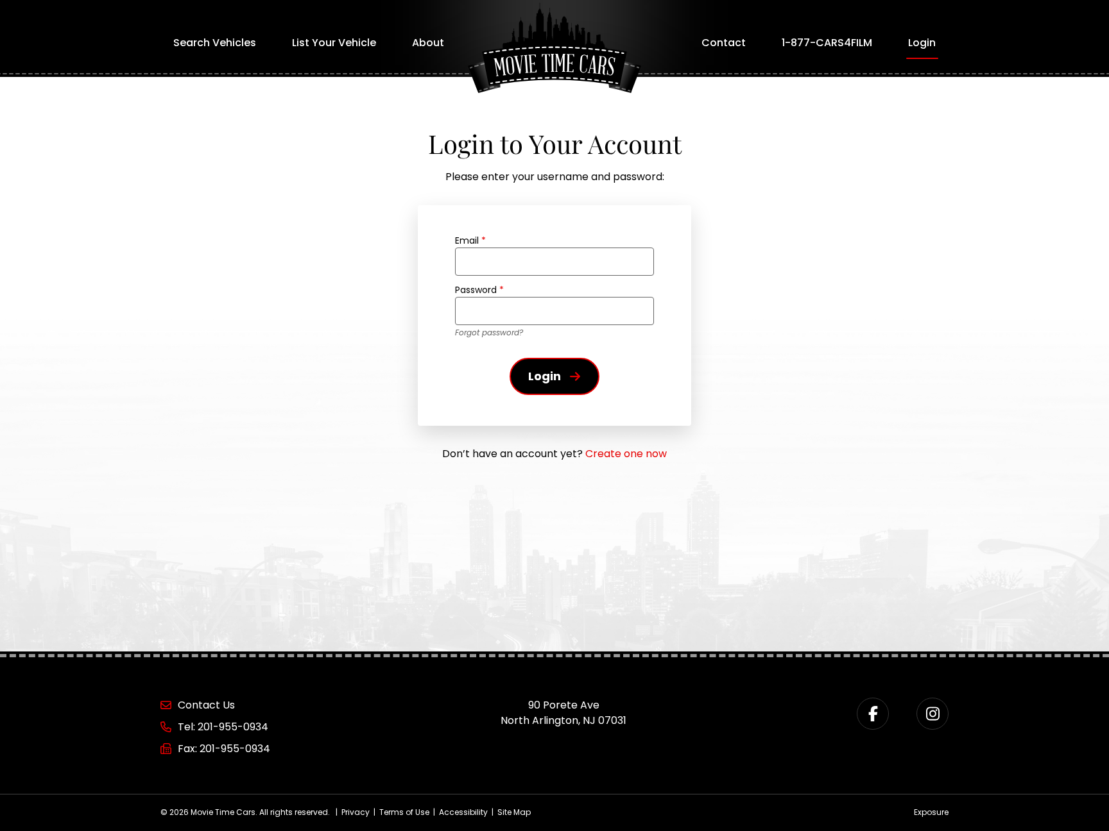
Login (922, 42)
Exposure (931, 812)
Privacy (355, 812)
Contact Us (206, 705)
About (428, 42)
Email (470, 240)
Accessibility (463, 812)
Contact (723, 42)
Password (479, 289)
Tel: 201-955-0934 (223, 726)
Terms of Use (404, 812)
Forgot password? (489, 332)
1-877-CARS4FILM (827, 42)
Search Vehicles (214, 42)
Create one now (626, 453)
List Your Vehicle (334, 42)
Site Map (514, 812)
